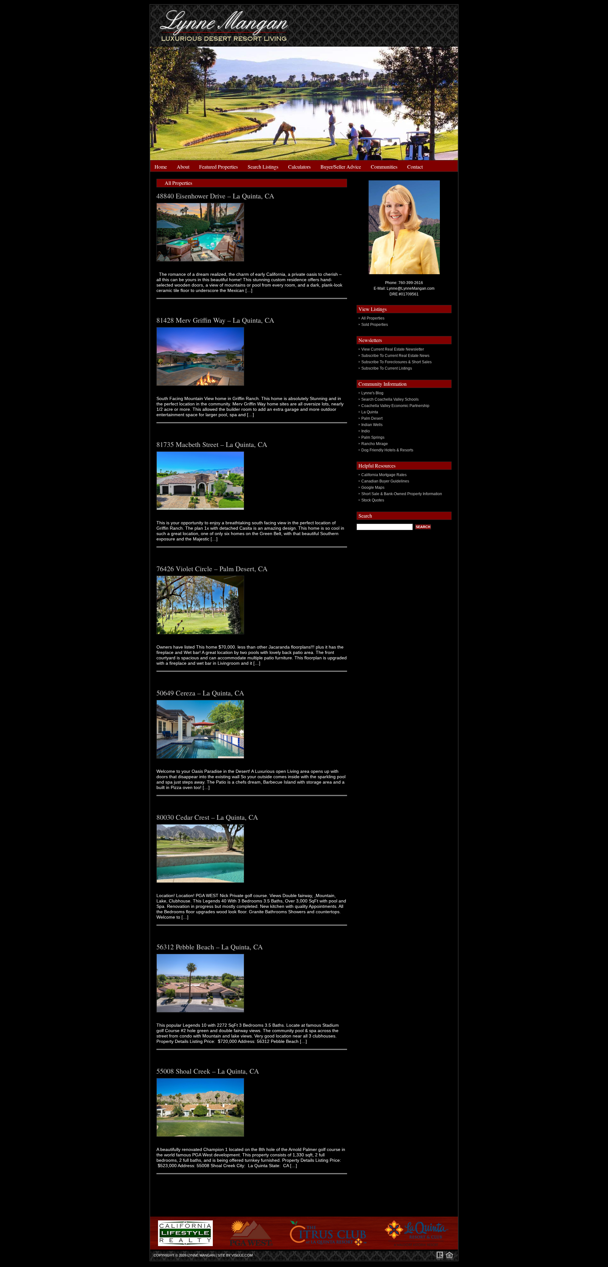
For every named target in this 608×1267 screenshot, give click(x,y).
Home (161, 166)
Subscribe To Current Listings (386, 368)
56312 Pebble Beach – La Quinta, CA (209, 946)
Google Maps (372, 487)
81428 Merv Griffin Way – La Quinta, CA (215, 320)
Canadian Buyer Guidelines (385, 481)
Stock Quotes (372, 500)
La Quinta (369, 412)
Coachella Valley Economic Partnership (395, 406)
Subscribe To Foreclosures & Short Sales (396, 362)
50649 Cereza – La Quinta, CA (200, 692)
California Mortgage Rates (384, 475)
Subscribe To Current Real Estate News (395, 355)
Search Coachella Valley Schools (390, 399)
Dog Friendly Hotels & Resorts (387, 450)
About (183, 166)
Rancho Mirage (374, 444)
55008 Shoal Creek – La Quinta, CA (207, 1071)
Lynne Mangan (201, 1255)
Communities (384, 166)
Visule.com (242, 1255)
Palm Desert (372, 418)
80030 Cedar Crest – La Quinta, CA (207, 817)
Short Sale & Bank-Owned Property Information (401, 494)
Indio (365, 431)
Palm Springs (372, 437)
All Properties (372, 318)
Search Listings (263, 166)
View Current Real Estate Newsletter (392, 349)
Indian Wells (372, 425)
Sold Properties (374, 324)
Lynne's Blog (372, 393)
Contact (415, 166)
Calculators (299, 166)
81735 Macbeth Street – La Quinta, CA (211, 444)
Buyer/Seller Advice (340, 166)
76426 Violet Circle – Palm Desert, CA (212, 568)
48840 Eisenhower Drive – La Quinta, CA (215, 195)
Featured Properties (218, 166)
